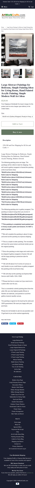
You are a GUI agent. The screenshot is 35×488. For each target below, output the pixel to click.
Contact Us (17, 444)
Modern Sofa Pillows (17, 387)
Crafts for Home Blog (18, 439)
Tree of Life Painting (17, 366)
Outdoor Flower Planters (17, 404)
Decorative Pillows (17, 385)
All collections (17, 371)
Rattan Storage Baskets (17, 389)
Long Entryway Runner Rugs (17, 382)
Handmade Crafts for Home (17, 406)
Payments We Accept (17, 429)
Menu (5, 7)
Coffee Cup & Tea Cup (17, 394)
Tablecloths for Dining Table (17, 397)
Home (2, 27)
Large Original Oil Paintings (17, 350)
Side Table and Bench (17, 414)
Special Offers (18, 427)
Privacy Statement (17, 446)
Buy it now (17, 132)
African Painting (17, 359)
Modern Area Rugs (17, 380)
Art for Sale (17, 369)
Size (2, 113)
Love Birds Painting (17, 364)
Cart (32, 6)
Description (7, 140)
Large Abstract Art (17, 340)
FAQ (17, 432)
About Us (17, 424)
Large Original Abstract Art (17, 347)
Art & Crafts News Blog (17, 434)
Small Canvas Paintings (17, 342)
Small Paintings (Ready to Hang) (17, 345)
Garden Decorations (17, 401)
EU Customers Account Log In (17, 448)
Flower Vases (17, 409)
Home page (17, 422)
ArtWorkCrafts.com (22, 480)
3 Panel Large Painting (17, 352)
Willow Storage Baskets (17, 392)
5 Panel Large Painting (17, 357)
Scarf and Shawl (17, 399)
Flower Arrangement (17, 411)
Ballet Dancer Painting (17, 362)
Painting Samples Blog (17, 436)
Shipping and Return (17, 441)
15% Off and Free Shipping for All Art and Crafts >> (17, 146)
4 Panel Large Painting (17, 354)
